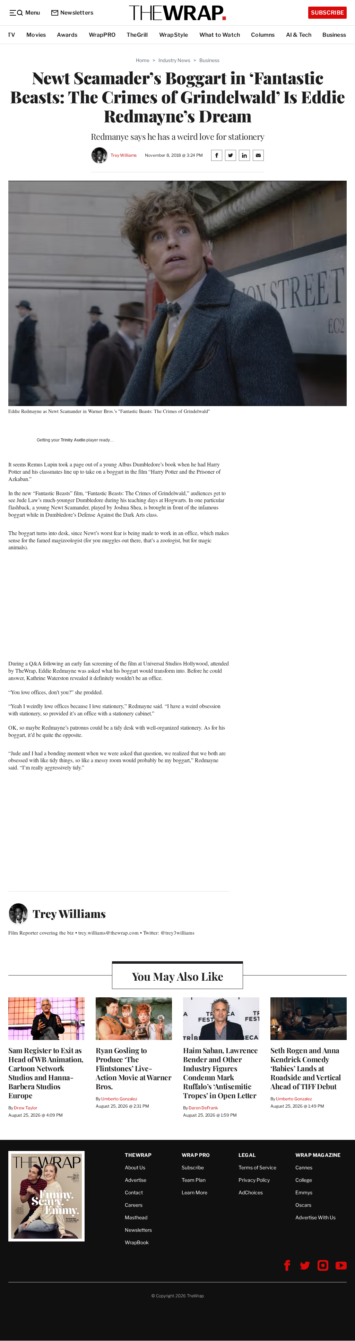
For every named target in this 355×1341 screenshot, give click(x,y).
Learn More (194, 1192)
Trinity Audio (73, 440)
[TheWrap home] (177, 13)
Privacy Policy (254, 1180)
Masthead (136, 1217)
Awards (67, 35)
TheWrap (138, 1155)
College (303, 1180)
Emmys (303, 1192)
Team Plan (194, 1180)
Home (142, 60)
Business (334, 35)
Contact (134, 1192)
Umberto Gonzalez (119, 1098)
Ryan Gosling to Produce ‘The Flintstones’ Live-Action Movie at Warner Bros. (133, 1068)
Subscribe (327, 12)
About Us (135, 1167)
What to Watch (219, 35)
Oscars (303, 1205)
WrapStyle (173, 35)
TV (11, 35)
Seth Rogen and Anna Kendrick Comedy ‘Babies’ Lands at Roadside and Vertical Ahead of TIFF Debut (305, 1068)
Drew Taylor (25, 1107)
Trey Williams (124, 155)
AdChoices (251, 1192)
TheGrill (137, 35)
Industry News (174, 60)
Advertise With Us (315, 1217)
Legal (247, 1155)
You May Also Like (177, 976)
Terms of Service (257, 1167)
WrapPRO (102, 35)
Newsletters (76, 12)
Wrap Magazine (318, 1155)
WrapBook (137, 1242)
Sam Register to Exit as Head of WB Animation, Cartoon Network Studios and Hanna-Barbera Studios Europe (46, 1073)
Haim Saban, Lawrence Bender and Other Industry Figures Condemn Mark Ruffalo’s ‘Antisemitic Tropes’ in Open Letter (220, 1073)
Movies (36, 35)
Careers (133, 1205)
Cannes (303, 1167)
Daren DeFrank (203, 1107)
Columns (263, 35)
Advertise (135, 1180)
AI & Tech (299, 35)
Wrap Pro (196, 1155)
